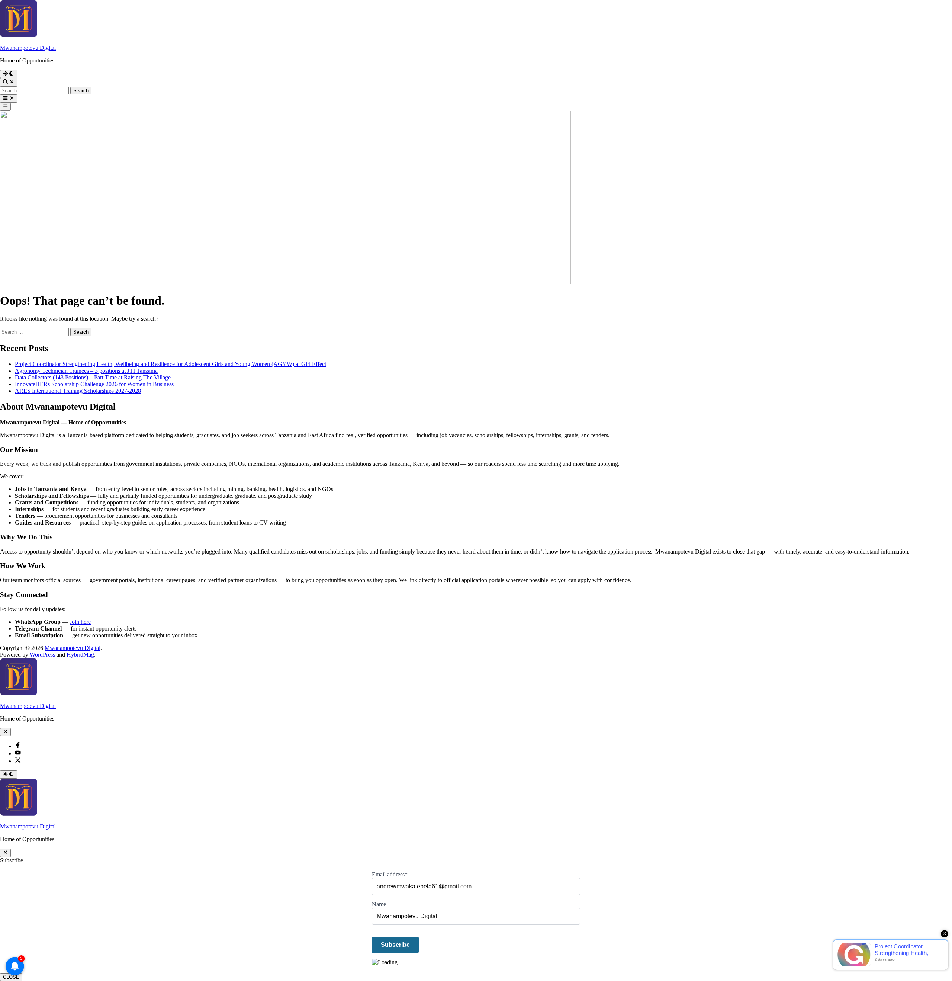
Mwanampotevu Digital (28, 48)
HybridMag (80, 654)
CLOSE (11, 977)
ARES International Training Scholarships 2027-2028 (78, 391)
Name (379, 904)
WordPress (42, 654)
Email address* (390, 874)
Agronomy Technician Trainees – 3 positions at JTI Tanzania (86, 371)
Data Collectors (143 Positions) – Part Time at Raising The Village (93, 377)
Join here (80, 622)
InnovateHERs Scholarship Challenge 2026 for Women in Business (94, 384)
